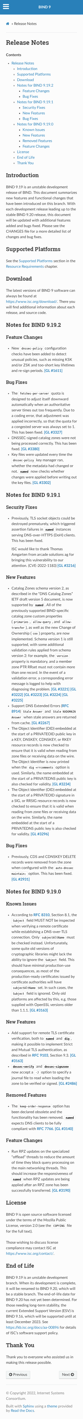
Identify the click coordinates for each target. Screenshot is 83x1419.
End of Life (26, 157)
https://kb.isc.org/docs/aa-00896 (32, 1327)
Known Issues (34, 130)
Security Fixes (34, 107)
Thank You (25, 163)
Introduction (27, 69)
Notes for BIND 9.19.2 (35, 85)
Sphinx (28, 1406)
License (23, 152)
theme (52, 1406)
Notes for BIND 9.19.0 (35, 124)
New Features (34, 113)
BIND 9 (45, 7)
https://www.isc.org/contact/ (29, 1253)
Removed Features (37, 141)
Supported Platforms (34, 74)
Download (25, 80)
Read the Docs (22, 1411)
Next (66, 1374)
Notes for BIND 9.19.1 (35, 102)
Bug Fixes (30, 96)
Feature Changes (36, 91)
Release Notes (27, 42)
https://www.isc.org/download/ (31, 302)
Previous (19, 1374)
